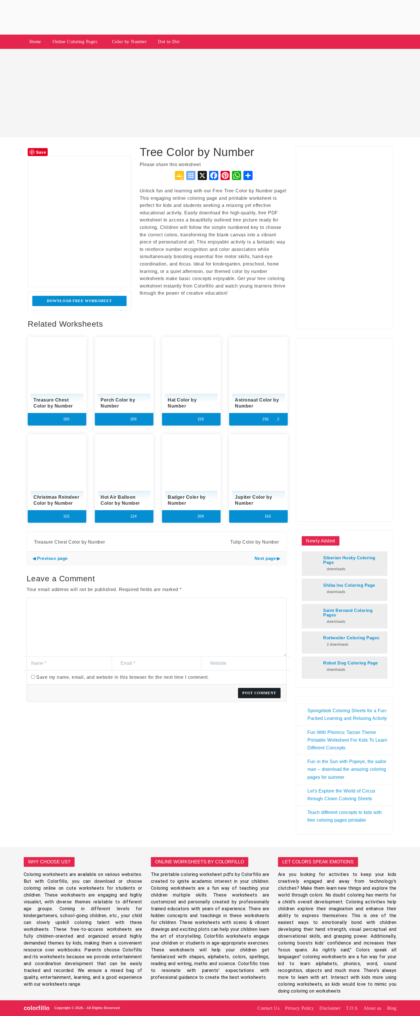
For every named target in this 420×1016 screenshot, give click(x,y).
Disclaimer (329, 1008)
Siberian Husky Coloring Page (349, 560)
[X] (202, 176)
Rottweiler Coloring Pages (351, 638)
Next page (265, 558)
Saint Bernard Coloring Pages (348, 612)
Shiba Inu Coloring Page (349, 585)
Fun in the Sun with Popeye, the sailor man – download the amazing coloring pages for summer (346, 769)
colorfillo (37, 1008)
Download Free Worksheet (79, 301)
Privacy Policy (299, 1008)
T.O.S (352, 1008)
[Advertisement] (210, 93)
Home (35, 41)
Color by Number (129, 41)
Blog (392, 1008)
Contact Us (268, 1008)
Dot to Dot (168, 41)
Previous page (52, 558)
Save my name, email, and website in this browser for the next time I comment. (122, 677)
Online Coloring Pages (75, 41)
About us (372, 1008)
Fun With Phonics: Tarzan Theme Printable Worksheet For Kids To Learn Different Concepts (347, 740)
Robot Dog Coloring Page (350, 663)
